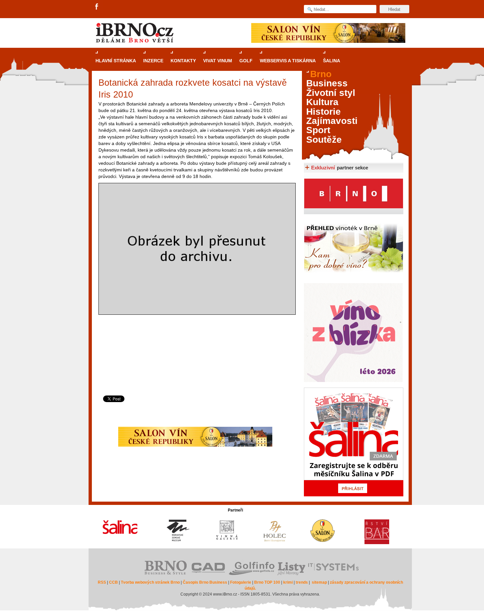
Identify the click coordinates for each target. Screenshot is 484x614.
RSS (102, 582)
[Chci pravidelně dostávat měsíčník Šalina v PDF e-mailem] (353, 442)
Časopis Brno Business (205, 582)
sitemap (319, 582)
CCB (113, 582)
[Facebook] (97, 7)
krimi (288, 582)
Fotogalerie (240, 582)
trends (302, 582)
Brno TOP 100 (267, 582)
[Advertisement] (196, 369)
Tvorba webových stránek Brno (150, 582)
